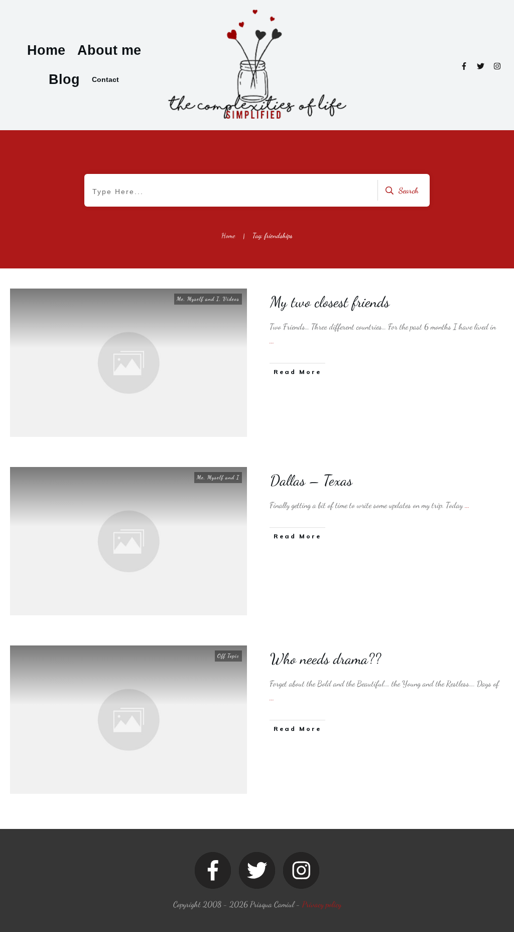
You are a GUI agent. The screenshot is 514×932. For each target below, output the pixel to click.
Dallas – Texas (311, 480)
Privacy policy (321, 904)
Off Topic (228, 656)
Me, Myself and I (198, 299)
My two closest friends (330, 302)
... (272, 340)
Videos (231, 299)
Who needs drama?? (325, 658)
